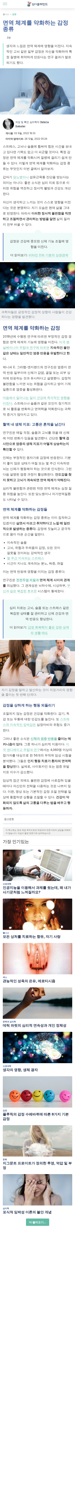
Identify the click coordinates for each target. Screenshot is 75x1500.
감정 (14, 14)
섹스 (5, 977)
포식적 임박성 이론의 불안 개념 (27, 1212)
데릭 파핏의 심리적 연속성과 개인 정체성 (34, 1025)
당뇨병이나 (21, 177)
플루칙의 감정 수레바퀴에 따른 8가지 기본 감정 (36, 1116)
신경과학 (7, 884)
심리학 (6, 1208)
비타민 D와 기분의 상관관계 (48, 255)
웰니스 (6, 14)
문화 (5, 1159)
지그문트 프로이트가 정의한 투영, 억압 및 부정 (37, 1165)
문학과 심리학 (9, 1021)
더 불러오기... (37, 1222)
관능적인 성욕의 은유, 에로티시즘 (29, 981)
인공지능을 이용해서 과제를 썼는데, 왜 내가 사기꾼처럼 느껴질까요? (37, 890)
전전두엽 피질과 (27, 580)
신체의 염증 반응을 (44, 738)
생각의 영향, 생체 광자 (20, 1070)
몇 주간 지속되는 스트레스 (25, 558)
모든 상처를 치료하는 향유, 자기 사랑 (32, 936)
